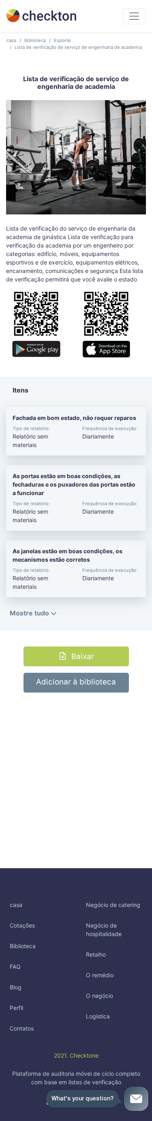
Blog (15, 987)
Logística (98, 1016)
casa (11, 40)
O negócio (99, 995)
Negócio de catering (113, 904)
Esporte (62, 40)
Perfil (16, 1007)
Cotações (22, 925)
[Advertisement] (76, 768)
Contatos (22, 1028)
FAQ (15, 966)
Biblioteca (35, 40)
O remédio (99, 975)
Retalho (96, 954)
